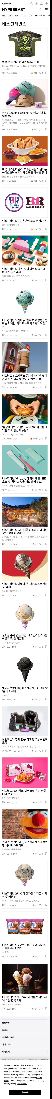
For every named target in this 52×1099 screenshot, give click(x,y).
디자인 (23, 15)
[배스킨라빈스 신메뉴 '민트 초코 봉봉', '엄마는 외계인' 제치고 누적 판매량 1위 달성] (25, 302)
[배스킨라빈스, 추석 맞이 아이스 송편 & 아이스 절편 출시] (25, 250)
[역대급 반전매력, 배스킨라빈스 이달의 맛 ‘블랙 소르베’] (25, 670)
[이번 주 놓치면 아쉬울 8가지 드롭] (25, 44)
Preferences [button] (22, 1084)
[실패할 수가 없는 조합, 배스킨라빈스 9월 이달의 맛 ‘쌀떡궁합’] (25, 617)
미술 (16, 15)
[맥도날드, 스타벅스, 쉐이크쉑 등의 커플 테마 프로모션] (25, 772)
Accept (25, 1092)
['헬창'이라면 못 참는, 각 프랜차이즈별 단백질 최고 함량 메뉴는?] (25, 409)
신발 (10, 15)
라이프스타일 (40, 15)
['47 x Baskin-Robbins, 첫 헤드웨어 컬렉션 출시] (25, 94)
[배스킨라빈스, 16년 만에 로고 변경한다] (25, 202)
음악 (30, 15)
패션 (3, 15)
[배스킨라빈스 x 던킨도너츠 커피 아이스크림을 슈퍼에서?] (25, 927)
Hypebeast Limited (14, 1059)
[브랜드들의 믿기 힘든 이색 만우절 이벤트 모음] (25, 721)
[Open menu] (46, 9)
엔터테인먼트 (7, 751)
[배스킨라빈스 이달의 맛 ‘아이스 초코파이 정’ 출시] (25, 565)
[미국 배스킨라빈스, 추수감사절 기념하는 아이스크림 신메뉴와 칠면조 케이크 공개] (25, 151)
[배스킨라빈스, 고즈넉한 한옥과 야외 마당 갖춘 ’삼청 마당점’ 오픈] (25, 511)
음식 (3, 181)
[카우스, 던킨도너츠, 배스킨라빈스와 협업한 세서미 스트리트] (25, 824)
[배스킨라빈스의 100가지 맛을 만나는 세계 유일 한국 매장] (25, 979)
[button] (46, 72)
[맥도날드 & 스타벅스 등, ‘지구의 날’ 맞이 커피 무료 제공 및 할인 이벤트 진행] (25, 357)
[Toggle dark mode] (41, 9)
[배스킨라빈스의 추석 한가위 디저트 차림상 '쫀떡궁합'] (25, 875)
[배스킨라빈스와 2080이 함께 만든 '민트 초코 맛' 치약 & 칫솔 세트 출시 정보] (25, 460)
